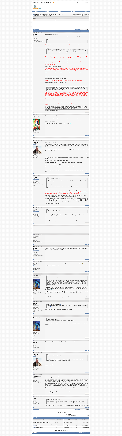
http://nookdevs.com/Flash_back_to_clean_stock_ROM (55, 82)
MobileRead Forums (37, 14)
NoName (35, 209)
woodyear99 (36, 263)
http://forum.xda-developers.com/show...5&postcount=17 (55, 78)
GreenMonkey (37, 275)
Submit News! (48, 2)
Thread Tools (77, 31)
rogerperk (36, 142)
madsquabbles (37, 376)
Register (36, 11)
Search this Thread (84, 31)
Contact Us (77, 432)
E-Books (58, 11)
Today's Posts (72, 11)
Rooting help (38, 425)
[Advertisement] (61, 25)
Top (89, 432)
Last (87, 29)
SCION (35, 34)
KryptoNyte (36, 236)
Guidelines (47, 11)
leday (34, 398)
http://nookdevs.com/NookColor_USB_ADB (53, 66)
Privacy (87, 432)
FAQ (80, 432)
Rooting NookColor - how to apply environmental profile (41, 422)
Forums (37, 2)
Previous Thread (58, 412)
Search (84, 11)
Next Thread (64, 412)
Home (34, 2)
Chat (44, 2)
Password (74, 15)
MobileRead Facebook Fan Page (50, 19)
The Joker (36, 116)
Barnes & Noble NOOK (51, 14)
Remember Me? (86, 14)
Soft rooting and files (39, 427)
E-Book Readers (44, 14)
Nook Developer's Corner (59, 14)
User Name (75, 14)
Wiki (41, 2)
